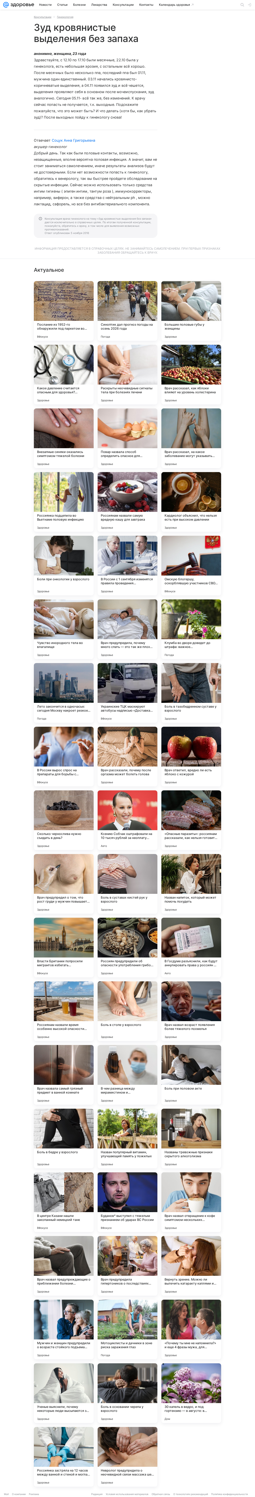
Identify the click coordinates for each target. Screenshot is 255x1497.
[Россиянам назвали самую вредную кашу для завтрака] (127, 502)
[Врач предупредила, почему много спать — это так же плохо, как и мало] (127, 629)
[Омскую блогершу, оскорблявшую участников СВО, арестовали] (191, 565)
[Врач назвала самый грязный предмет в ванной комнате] (64, 1075)
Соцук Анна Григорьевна (73, 140)
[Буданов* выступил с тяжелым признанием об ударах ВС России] (127, 1202)
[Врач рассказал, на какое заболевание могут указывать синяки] (191, 438)
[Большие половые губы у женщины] (191, 311)
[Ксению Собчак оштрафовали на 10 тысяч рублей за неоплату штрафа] (127, 820)
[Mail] (6, 5)
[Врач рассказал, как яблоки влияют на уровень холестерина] (191, 374)
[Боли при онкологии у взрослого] (64, 565)
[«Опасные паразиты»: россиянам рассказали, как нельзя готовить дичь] (191, 820)
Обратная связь (161, 1494)
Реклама (34, 1494)
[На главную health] (21, 5)
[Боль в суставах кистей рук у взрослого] (127, 884)
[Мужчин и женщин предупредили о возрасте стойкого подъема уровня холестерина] (64, 1329)
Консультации (42, 17)
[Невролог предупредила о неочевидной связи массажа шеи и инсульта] (127, 1457)
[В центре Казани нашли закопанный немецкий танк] (64, 1202)
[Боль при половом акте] (191, 1075)
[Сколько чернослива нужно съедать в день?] (64, 820)
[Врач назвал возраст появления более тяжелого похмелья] (191, 1011)
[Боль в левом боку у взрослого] (191, 1457)
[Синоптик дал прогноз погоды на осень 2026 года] (127, 311)
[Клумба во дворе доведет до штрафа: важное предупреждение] (191, 629)
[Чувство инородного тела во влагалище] (64, 629)
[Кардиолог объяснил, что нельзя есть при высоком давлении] (191, 502)
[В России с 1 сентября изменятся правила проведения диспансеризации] (127, 565)
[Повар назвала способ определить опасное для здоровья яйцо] (127, 438)
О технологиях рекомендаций (190, 1494)
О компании (19, 1494)
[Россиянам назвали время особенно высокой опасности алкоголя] (64, 1011)
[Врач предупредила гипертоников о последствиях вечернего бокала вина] (127, 1266)
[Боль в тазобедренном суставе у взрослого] (191, 693)
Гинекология (65, 17)
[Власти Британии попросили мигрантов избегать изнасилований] (64, 947)
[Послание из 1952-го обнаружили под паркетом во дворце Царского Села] (64, 311)
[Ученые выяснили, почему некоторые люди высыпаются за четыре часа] (64, 1393)
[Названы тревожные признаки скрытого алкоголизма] (191, 1138)
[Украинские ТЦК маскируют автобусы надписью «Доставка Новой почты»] (127, 693)
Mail (6, 1494)
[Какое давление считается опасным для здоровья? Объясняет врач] (64, 374)
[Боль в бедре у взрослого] (64, 1138)
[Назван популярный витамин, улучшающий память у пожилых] (127, 1138)
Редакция (97, 1494)
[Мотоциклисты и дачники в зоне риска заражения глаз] (127, 1329)
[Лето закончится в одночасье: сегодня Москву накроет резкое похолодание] (64, 693)
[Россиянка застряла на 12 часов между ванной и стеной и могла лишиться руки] (64, 1457)
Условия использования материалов (127, 1494)
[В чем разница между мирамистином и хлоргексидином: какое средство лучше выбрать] (127, 1075)
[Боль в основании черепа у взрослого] (127, 1393)
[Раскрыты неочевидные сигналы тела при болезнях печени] (127, 374)
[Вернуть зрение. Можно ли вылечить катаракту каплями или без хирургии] (191, 1266)
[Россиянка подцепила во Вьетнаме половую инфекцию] (64, 502)
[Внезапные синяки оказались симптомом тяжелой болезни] (64, 438)
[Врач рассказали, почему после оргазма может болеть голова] (127, 756)
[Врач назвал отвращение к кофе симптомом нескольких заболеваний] (191, 1202)
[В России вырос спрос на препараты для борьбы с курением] (64, 756)
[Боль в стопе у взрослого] (127, 1011)
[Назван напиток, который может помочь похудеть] (191, 884)
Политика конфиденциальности (229, 1494)
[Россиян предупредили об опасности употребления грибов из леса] (127, 947)
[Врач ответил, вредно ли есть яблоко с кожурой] (191, 756)
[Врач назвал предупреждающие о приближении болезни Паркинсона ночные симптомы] (64, 1266)
